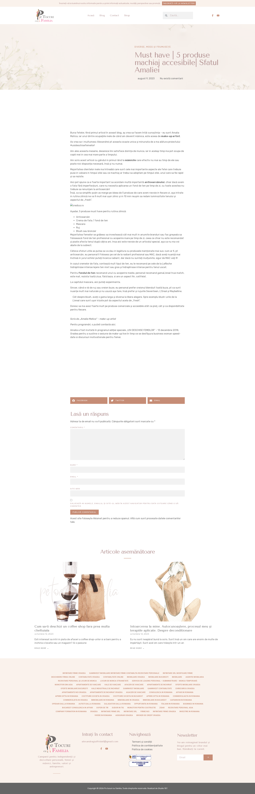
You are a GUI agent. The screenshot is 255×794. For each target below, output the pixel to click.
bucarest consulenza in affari (77, 708)
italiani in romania (170, 704)
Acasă (90, 15)
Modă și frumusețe (158, 47)
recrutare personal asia (180, 708)
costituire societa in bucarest (128, 696)
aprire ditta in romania (157, 696)
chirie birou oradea (184, 688)
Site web (75, 489)
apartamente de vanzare (88, 685)
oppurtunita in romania (146, 704)
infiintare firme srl (110, 711)
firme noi (144, 711)
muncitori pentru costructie (141, 708)
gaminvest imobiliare (133, 688)
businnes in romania (193, 704)
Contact (114, 15)
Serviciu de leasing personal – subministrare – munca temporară (164, 681)
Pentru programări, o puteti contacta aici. (93, 324)
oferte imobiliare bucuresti (74, 688)
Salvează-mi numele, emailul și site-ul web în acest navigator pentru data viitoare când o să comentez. (124, 504)
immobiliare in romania (102, 700)
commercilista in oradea (75, 700)
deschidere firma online (63, 677)
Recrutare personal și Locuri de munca (77, 681)
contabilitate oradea (89, 677)
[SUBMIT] (208, 757)
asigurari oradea (124, 715)
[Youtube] (218, 15)
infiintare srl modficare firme (178, 673)
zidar (162, 708)
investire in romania (189, 711)
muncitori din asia (64, 685)
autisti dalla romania (89, 704)
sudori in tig (118, 708)
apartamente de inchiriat (159, 685)
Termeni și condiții (142, 741)
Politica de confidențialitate (147, 745)
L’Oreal (163, 291)
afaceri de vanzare (133, 685)
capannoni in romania (181, 700)
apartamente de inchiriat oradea (106, 692)
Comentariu (77, 427)
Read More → (42, 648)
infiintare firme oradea (74, 673)
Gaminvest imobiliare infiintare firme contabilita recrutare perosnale (124, 673)
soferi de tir (102, 708)
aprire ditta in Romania (66, 696)
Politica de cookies (142, 749)
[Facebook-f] (212, 15)
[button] (88, 400)
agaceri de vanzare (136, 692)
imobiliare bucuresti (158, 677)
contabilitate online (113, 677)
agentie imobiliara (194, 677)
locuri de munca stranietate (114, 681)
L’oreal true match (174, 273)
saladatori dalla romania (117, 704)
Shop (127, 15)
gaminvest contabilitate (160, 688)
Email (74, 477)
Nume (73, 465)
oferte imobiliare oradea (187, 685)
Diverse (140, 47)
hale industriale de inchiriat (105, 688)
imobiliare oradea (136, 677)
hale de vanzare (112, 685)
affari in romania (184, 692)
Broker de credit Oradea (148, 715)
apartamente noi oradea (74, 692)
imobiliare (177, 677)
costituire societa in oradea (95, 696)
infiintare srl (130, 711)
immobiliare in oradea (128, 700)
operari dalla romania (63, 704)
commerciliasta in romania (186, 696)
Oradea (94, 711)
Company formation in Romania (71, 711)
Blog (102, 15)
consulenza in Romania (160, 692)
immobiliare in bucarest (154, 700)
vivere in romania (103, 715)
